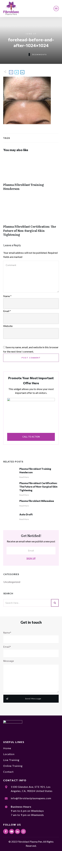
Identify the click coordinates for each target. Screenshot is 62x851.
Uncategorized (11, 581)
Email (7, 310)
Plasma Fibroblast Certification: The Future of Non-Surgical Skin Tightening (31, 218)
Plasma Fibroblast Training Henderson (31, 174)
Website (8, 325)
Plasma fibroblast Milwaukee (36, 500)
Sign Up (31, 558)
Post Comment (31, 358)
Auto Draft (26, 514)
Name (7, 296)
